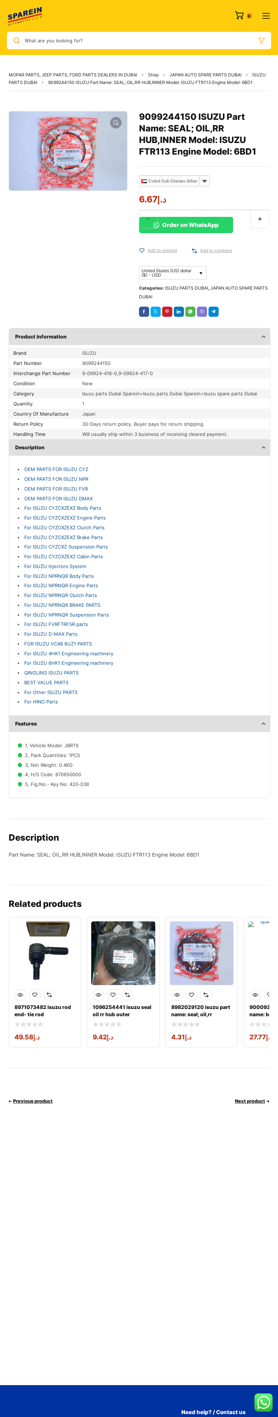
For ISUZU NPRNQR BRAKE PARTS (62, 605)
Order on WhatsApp (190, 224)
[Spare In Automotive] (24, 16)
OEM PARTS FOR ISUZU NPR (56, 479)
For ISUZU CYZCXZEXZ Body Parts (62, 508)
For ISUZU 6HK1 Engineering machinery (68, 663)
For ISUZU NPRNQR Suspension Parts (66, 615)
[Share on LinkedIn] (179, 312)
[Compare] (194, 251)
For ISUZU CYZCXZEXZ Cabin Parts (63, 556)
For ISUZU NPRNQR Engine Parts (61, 585)
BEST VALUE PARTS (46, 682)
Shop (153, 74)
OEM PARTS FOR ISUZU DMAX (58, 498)
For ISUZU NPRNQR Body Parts (59, 576)
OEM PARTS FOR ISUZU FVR (56, 489)
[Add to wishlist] (142, 251)
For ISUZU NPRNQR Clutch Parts (60, 595)
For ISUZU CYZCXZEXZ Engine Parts (65, 518)
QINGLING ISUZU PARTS (51, 673)
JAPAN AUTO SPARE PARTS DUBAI (205, 74)
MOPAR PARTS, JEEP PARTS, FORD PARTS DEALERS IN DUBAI (73, 74)
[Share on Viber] (202, 312)
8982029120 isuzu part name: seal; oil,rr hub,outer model (200, 1014)
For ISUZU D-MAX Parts (50, 634)
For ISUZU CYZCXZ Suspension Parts (66, 547)
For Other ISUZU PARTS (50, 692)
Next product (250, 1101)
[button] (116, 123)
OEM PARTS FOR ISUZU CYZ (56, 469)
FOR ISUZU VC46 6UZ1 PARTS (58, 644)
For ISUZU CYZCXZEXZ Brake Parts (63, 537)
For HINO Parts (41, 702)
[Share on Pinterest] (167, 312)
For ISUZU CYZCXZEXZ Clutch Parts (64, 527)
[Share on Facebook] (144, 312)
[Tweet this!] (156, 312)
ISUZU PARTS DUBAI (186, 288)
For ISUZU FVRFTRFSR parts (56, 624)
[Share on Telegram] (213, 312)
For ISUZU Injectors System (55, 566)
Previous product (32, 1101)
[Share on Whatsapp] (190, 312)
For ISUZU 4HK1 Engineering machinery (68, 653)
